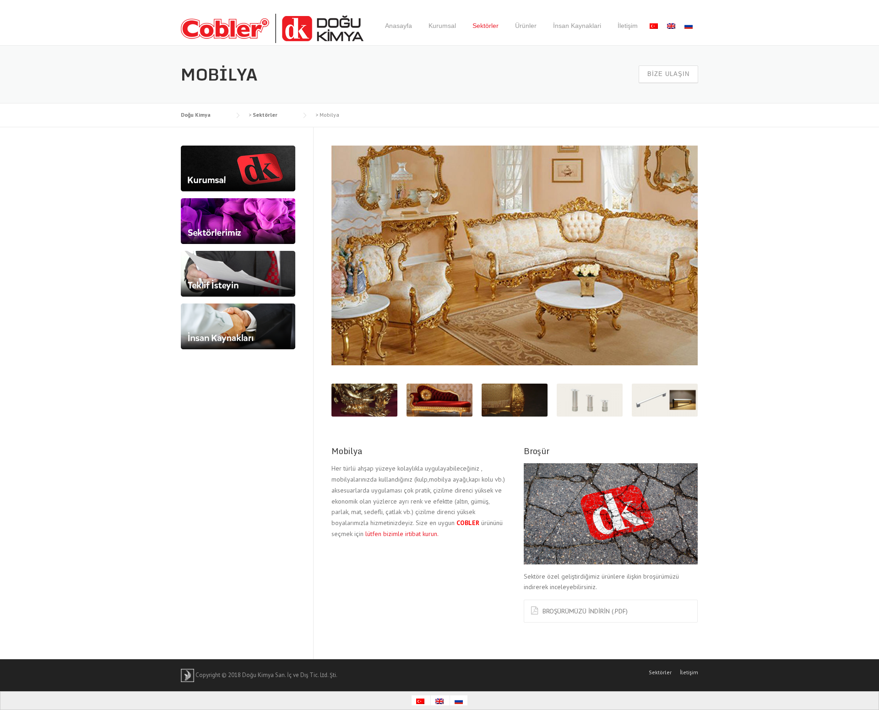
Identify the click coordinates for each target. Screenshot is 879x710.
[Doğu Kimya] (272, 28)
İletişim (628, 25)
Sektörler (485, 25)
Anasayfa (398, 25)
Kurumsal (442, 25)
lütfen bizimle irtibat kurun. (402, 534)
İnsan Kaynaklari (577, 25)
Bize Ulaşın (668, 73)
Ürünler (526, 25)
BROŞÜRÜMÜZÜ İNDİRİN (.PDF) (585, 611)
